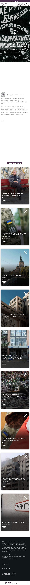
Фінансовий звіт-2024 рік (11, 547)
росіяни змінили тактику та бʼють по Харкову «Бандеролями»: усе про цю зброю (14, 479)
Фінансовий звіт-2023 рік (19, 545)
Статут (22, 547)
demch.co (15, 559)
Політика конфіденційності (16, 548)
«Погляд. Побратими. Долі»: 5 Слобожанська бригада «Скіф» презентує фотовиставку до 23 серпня (12, 397)
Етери (15, 41)
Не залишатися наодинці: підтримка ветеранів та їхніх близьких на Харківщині (14, 234)
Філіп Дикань (11, 49)
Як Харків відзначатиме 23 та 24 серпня (12, 276)
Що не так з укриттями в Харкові (13, 522)
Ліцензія (4, 548)
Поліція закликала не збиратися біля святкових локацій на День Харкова (13, 316)
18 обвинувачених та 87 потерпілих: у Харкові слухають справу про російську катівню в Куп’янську (14, 357)
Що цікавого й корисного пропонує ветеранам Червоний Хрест (14, 439)
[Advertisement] (15, 77)
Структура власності (9, 544)
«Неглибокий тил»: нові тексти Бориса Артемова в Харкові (12, 194)
